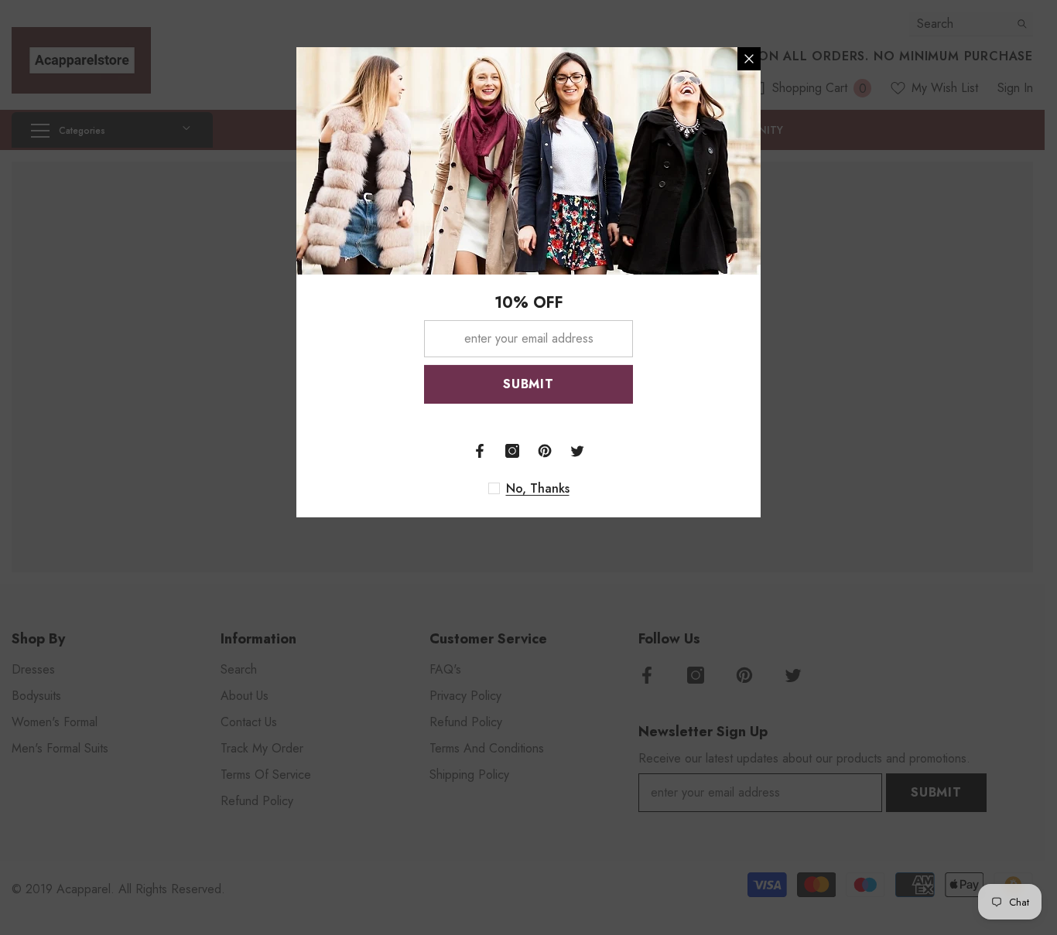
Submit (528, 383)
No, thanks (538, 488)
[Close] (749, 58)
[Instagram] (512, 450)
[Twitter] (577, 450)
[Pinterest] (544, 450)
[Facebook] (480, 450)
